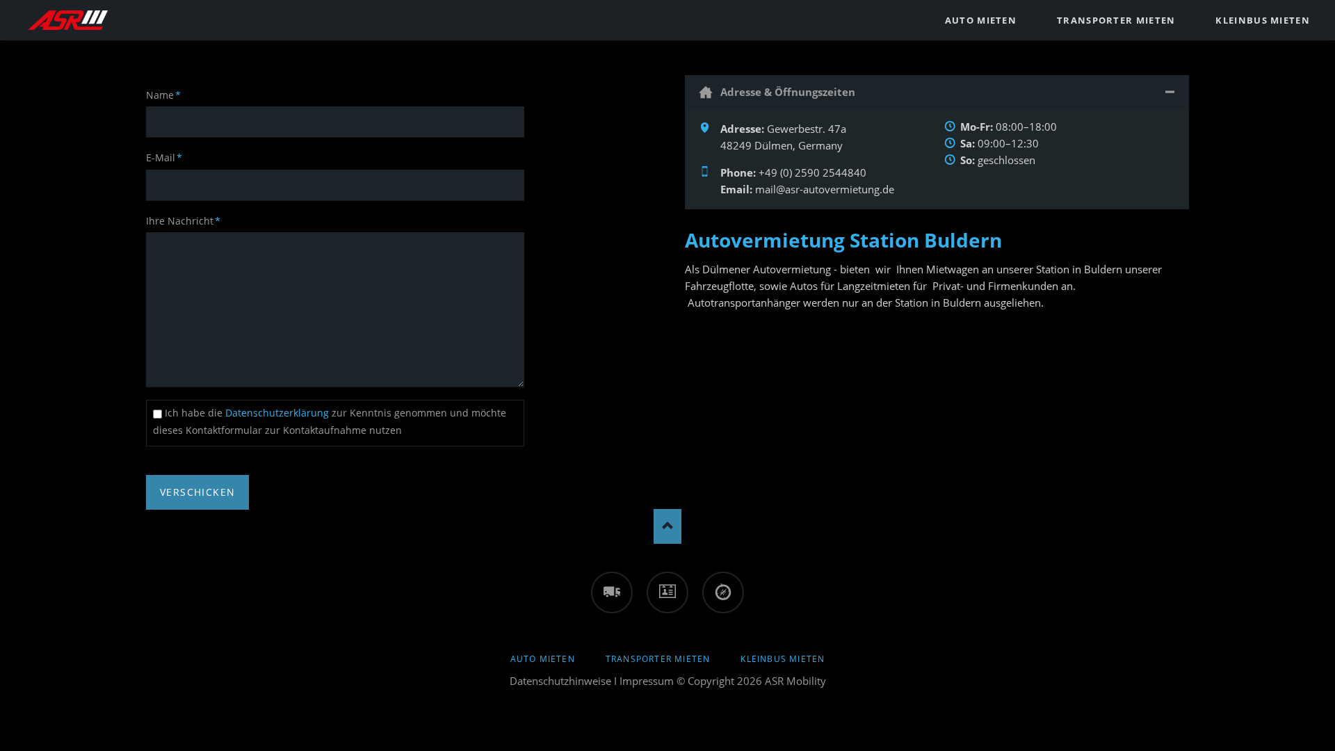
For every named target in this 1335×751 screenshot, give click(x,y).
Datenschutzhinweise (560, 681)
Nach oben (667, 526)
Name (169, 95)
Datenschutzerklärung (278, 412)
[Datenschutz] (667, 592)
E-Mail (169, 157)
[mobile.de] (612, 592)
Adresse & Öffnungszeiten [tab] (787, 92)
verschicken (197, 492)
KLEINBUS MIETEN (783, 659)
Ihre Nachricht (183, 220)
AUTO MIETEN (542, 659)
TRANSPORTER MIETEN (658, 659)
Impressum (647, 681)
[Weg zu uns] (723, 592)
